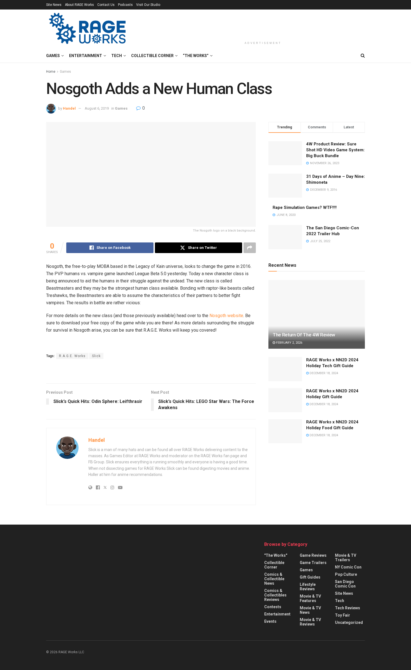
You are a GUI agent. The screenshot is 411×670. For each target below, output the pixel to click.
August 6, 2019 (97, 108)
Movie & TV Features (310, 598)
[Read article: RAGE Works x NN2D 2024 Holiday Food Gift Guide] (285, 431)
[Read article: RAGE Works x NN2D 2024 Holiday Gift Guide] (285, 400)
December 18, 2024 (323, 373)
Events (270, 621)
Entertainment (85, 55)
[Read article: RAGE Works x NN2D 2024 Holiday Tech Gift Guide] (285, 369)
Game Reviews (313, 555)
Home (50, 72)
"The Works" (275, 555)
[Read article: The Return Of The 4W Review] (316, 314)
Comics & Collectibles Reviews (275, 595)
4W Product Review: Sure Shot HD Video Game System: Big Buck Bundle (335, 149)
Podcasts (125, 5)
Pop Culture (346, 574)
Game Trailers (313, 562)
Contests (272, 607)
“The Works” (196, 55)
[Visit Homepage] (88, 29)
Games (53, 55)
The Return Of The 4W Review (304, 335)
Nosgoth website (226, 315)
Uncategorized (349, 622)
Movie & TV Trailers (345, 557)
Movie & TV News (310, 610)
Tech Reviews (347, 608)
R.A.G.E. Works (72, 356)
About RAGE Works (79, 5)
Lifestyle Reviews (308, 586)
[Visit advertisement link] (151, 372)
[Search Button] (363, 56)
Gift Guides (310, 577)
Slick (96, 356)
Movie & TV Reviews (310, 621)
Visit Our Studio (148, 5)
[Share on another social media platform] (250, 247)
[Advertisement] (263, 24)
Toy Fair (342, 615)
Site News (54, 5)
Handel (69, 108)
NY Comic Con (348, 567)
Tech (116, 55)
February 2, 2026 (288, 343)
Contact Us (106, 5)
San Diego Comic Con (345, 583)
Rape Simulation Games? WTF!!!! (305, 207)
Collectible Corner (152, 55)
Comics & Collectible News (274, 579)
